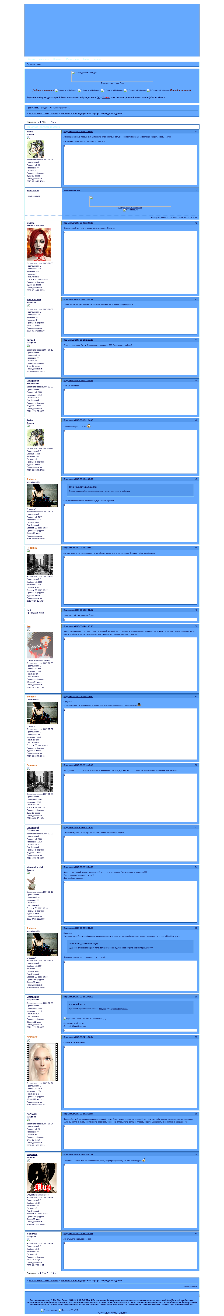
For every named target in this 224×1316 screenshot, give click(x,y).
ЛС (98, 97)
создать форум (190, 1286)
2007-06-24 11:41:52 (84, 997)
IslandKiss (32, 1234)
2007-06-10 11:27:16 (84, 340)
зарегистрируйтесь (61, 108)
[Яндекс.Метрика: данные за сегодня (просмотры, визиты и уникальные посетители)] (49, 1310)
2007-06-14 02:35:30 (84, 697)
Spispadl (31, 340)
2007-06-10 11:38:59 (84, 380)
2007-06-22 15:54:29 (84, 867)
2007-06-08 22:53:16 (84, 223)
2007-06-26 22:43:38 (84, 1234)
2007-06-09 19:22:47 (84, 299)
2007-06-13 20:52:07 (84, 610)
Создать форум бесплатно (130, 208)
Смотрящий (33, 380)
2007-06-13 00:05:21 (84, 479)
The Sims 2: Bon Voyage (73, 113)
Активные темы (34, 64)
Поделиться (69, 131)
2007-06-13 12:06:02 (84, 548)
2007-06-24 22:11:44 (84, 1114)
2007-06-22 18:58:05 (84, 928)
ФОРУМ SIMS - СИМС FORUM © (112, 1313)
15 (52, 122)
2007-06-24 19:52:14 (84, 1037)
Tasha (30, 131)
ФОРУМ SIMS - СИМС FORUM (43, 113)
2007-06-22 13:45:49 (84, 765)
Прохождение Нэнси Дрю (112, 83)
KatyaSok (32, 1114)
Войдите (44, 108)
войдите (102, 1009)
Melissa (30, 223)
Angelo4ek (32, 1154)
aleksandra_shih (35, 867)
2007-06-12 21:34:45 (84, 420)
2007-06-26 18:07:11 (84, 1154)
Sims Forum (33, 190)
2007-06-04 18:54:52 (84, 131)
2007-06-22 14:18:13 (84, 827)
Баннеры (98, 59)
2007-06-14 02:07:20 (84, 626)
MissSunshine (34, 299)
